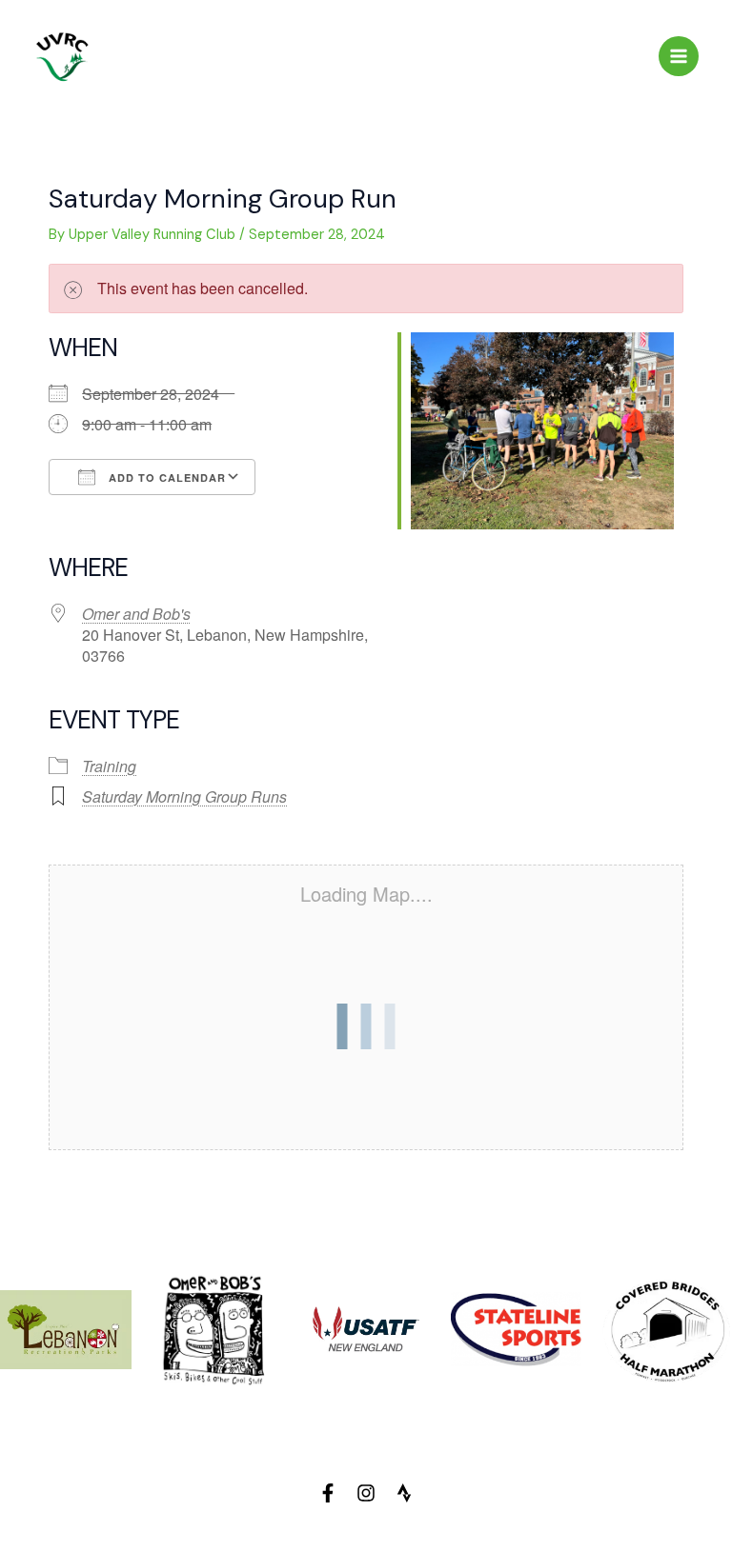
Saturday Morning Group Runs (184, 796)
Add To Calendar (165, 477)
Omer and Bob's (136, 614)
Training (109, 766)
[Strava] (404, 1492)
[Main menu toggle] (679, 56)
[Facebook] (327, 1492)
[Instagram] (366, 1492)
